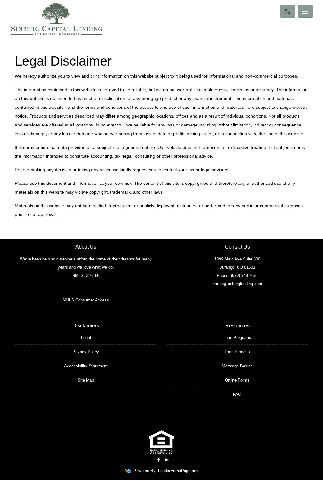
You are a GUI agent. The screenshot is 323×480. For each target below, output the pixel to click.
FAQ (237, 394)
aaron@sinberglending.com (237, 283)
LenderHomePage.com (179, 470)
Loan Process (237, 351)
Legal (86, 337)
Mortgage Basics (237, 366)
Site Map (86, 380)
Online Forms (237, 380)
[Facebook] (158, 460)
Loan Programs (237, 337)
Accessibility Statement (86, 366)
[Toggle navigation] (305, 11)
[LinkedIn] (166, 460)
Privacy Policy (86, 351)
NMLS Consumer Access (86, 300)
